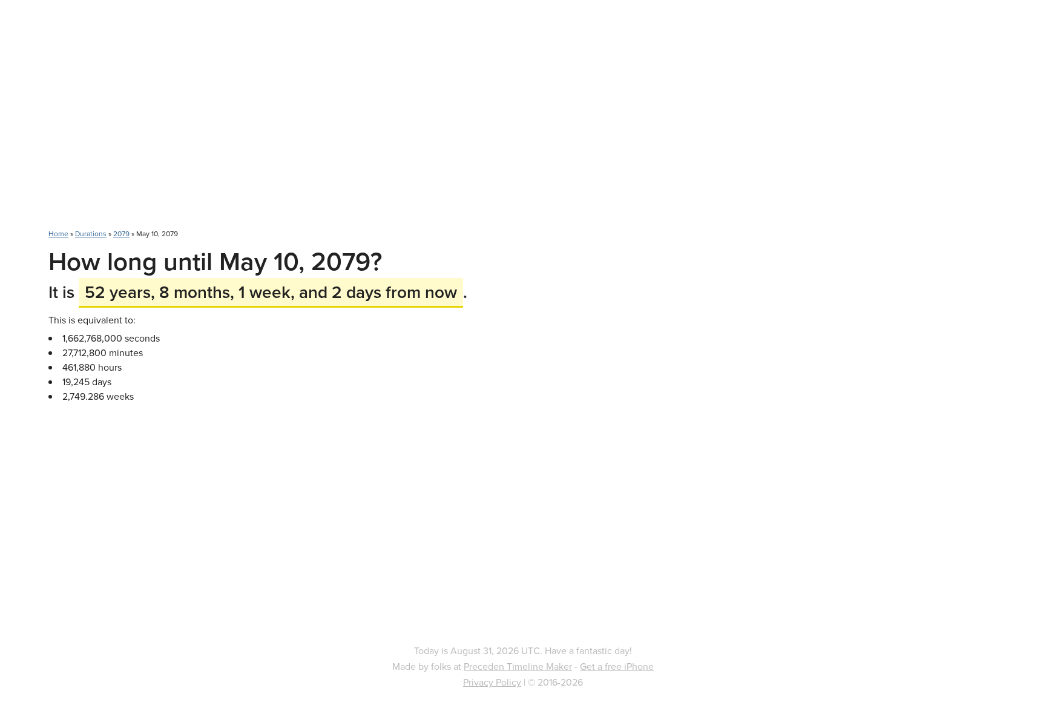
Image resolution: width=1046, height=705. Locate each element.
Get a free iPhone (617, 666)
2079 (121, 233)
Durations (91, 233)
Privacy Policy (492, 682)
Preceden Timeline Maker (518, 666)
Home (58, 233)
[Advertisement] (523, 121)
